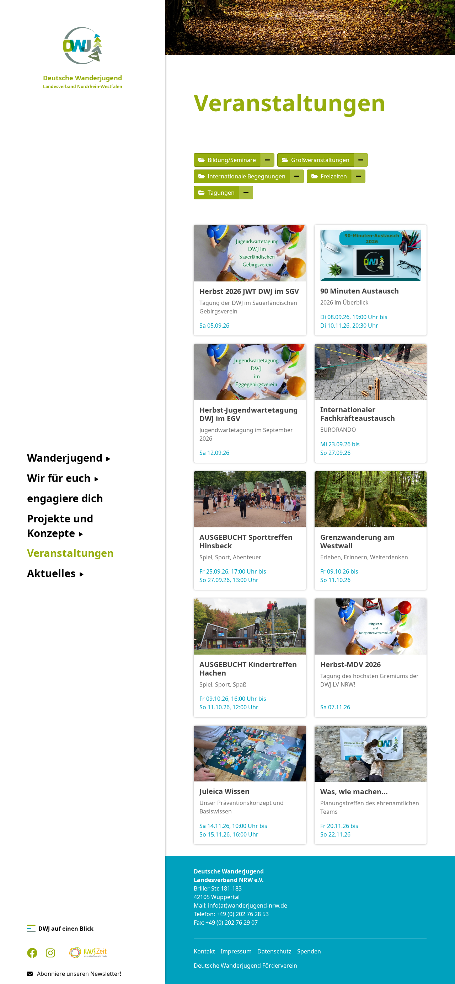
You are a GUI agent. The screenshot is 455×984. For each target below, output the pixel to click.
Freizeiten (333, 176)
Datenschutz (274, 951)
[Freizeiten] (358, 176)
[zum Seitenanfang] (438, 967)
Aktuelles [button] (53, 573)
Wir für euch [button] (60, 478)
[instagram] (50, 953)
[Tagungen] (246, 192)
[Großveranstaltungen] (361, 160)
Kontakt (204, 951)
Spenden (309, 951)
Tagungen (220, 193)
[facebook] (32, 953)
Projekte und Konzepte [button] (60, 525)
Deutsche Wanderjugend (82, 82)
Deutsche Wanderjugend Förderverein (245, 965)
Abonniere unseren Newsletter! (78, 974)
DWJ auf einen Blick (65, 928)
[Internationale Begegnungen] (297, 176)
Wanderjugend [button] (66, 458)
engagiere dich (65, 498)
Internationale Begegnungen (245, 176)
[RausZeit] (88, 953)
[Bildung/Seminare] (267, 160)
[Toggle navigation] (160, 7)
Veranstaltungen (70, 553)
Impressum (236, 951)
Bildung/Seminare (231, 160)
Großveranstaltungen (319, 160)
